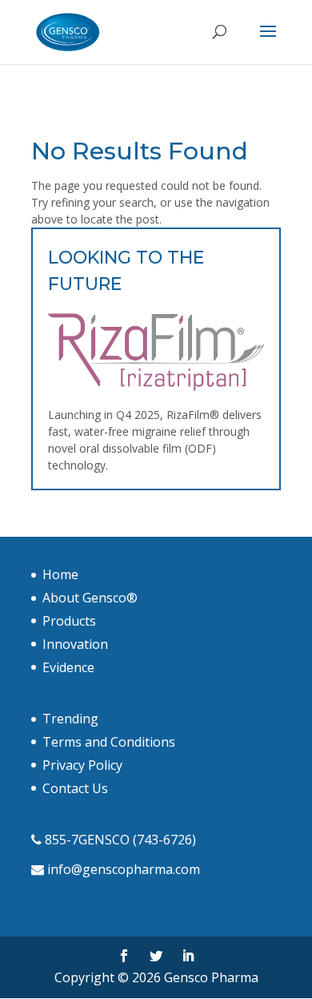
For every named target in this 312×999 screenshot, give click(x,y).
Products (69, 621)
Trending (70, 718)
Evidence (68, 667)
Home (60, 574)
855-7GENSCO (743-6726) (120, 839)
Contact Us (75, 788)
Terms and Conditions (108, 742)
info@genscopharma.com (123, 869)
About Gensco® (90, 597)
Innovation (75, 644)
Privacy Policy (82, 765)
